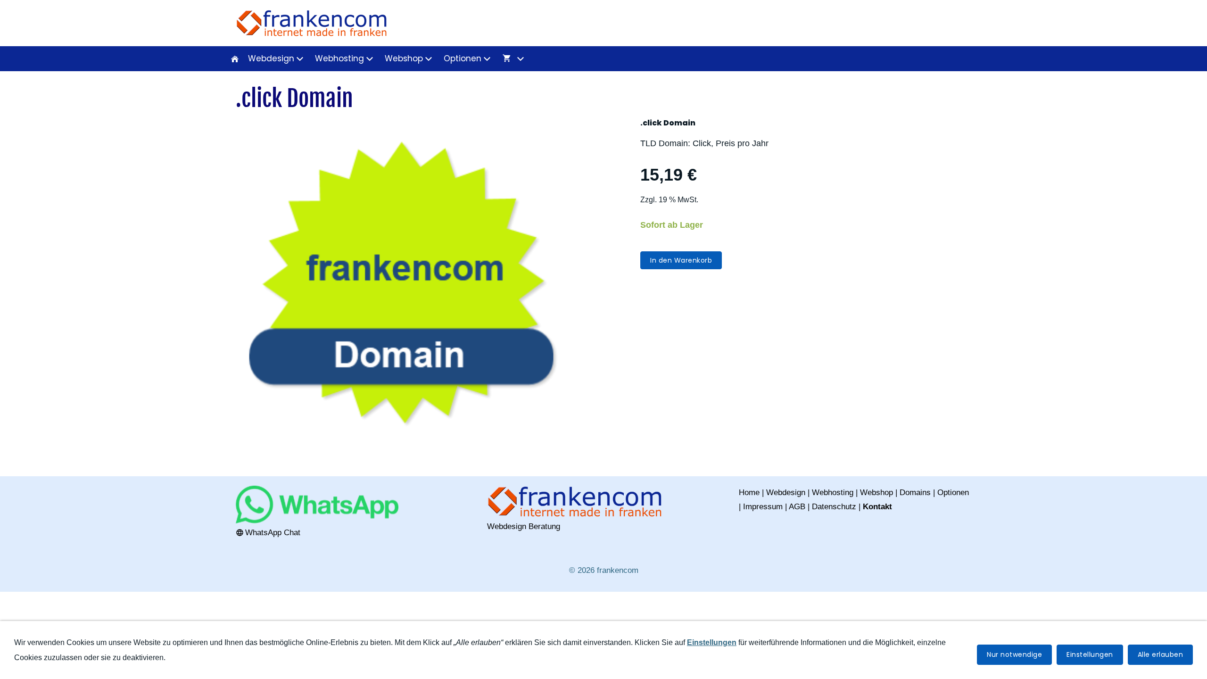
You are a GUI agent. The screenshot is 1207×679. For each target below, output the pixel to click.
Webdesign (785, 492)
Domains (915, 492)
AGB (797, 506)
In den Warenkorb (681, 260)
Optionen (953, 492)
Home (749, 492)
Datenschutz (834, 506)
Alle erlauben (1160, 654)
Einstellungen (1089, 654)
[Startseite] (234, 58)
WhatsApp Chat (272, 532)
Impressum (763, 506)
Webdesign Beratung (523, 526)
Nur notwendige (1014, 654)
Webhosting (832, 492)
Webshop (876, 492)
